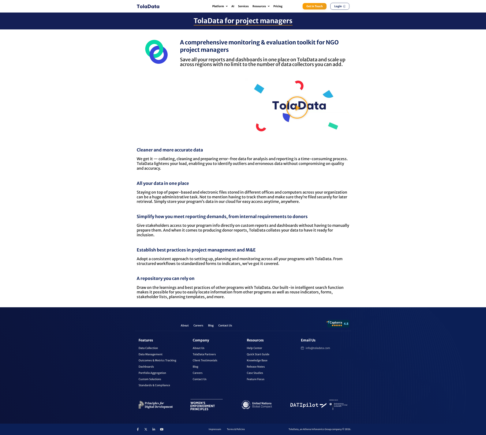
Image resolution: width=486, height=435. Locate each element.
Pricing (277, 6)
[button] (297, 107)
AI (232, 6)
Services (243, 6)
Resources (259, 6)
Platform (218, 6)
